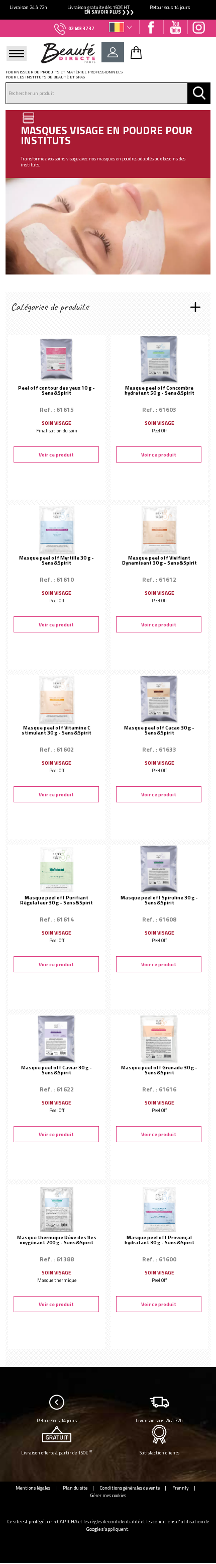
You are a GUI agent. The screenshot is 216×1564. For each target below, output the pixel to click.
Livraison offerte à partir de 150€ (56, 1452)
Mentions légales (33, 1488)
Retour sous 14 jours (57, 1420)
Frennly (180, 1488)
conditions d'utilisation (178, 1521)
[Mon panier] (136, 52)
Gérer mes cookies (108, 1495)
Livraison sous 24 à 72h (159, 1420)
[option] (108, 10)
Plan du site (75, 1488)
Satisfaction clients (159, 1452)
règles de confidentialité (115, 1521)
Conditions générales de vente (130, 1488)
